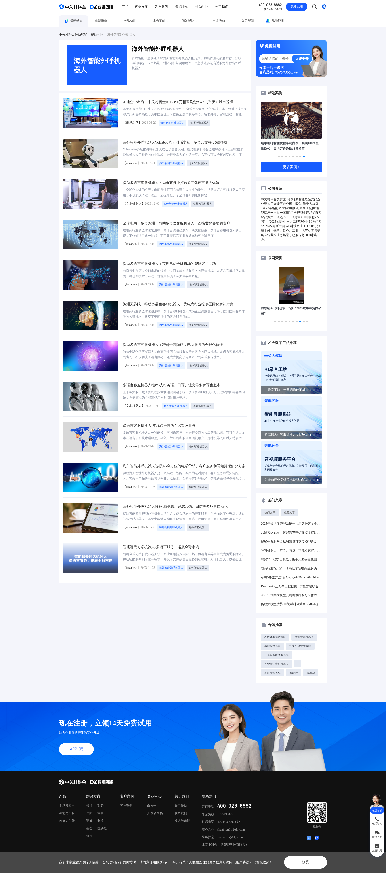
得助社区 (202, 6)
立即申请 (302, 59)
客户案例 (161, 6)
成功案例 (159, 21)
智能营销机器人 (304, 637)
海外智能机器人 (199, 122)
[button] (279, 156)
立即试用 (76, 749)
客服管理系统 (272, 672)
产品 (125, 6)
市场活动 (218, 21)
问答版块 (188, 21)
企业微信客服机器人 (276, 664)
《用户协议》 (243, 862)
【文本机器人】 (134, 203)
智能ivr (294, 672)
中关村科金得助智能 (73, 34)
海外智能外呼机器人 (121, 34)
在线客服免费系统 (275, 637)
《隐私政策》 (263, 862)
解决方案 (141, 6)
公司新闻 (247, 21)
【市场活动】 (132, 122)
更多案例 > (291, 167)
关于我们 (221, 6)
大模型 (311, 672)
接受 (305, 862)
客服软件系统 (272, 646)
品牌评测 (278, 21)
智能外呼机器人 (198, 486)
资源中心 (182, 6)
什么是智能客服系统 (276, 655)
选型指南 (100, 21)
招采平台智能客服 (300, 646)
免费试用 (296, 6)
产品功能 (130, 21)
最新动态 (76, 21)
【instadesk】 (132, 163)
